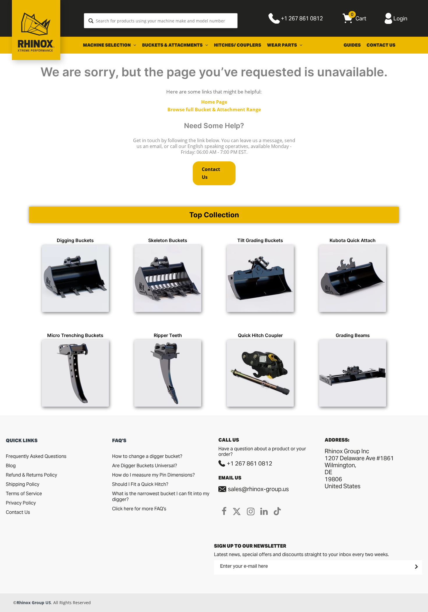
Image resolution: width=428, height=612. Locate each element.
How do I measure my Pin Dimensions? (153, 475)
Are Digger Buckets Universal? (144, 466)
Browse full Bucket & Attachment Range (214, 109)
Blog (11, 466)
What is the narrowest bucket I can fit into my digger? (160, 496)
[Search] (91, 20)
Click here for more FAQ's (139, 509)
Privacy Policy (21, 503)
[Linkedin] (264, 511)
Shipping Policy (22, 484)
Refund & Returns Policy (31, 475)
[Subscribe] (416, 567)
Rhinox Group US (34, 602)
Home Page (214, 102)
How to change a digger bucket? (147, 456)
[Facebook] (224, 511)
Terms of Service (24, 494)
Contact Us (381, 45)
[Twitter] (236, 511)
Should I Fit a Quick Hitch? (140, 484)
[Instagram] (250, 511)
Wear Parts (282, 45)
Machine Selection (107, 45)
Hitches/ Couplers (237, 45)
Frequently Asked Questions (36, 456)
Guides (352, 45)
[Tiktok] (277, 511)
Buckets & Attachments (173, 45)
